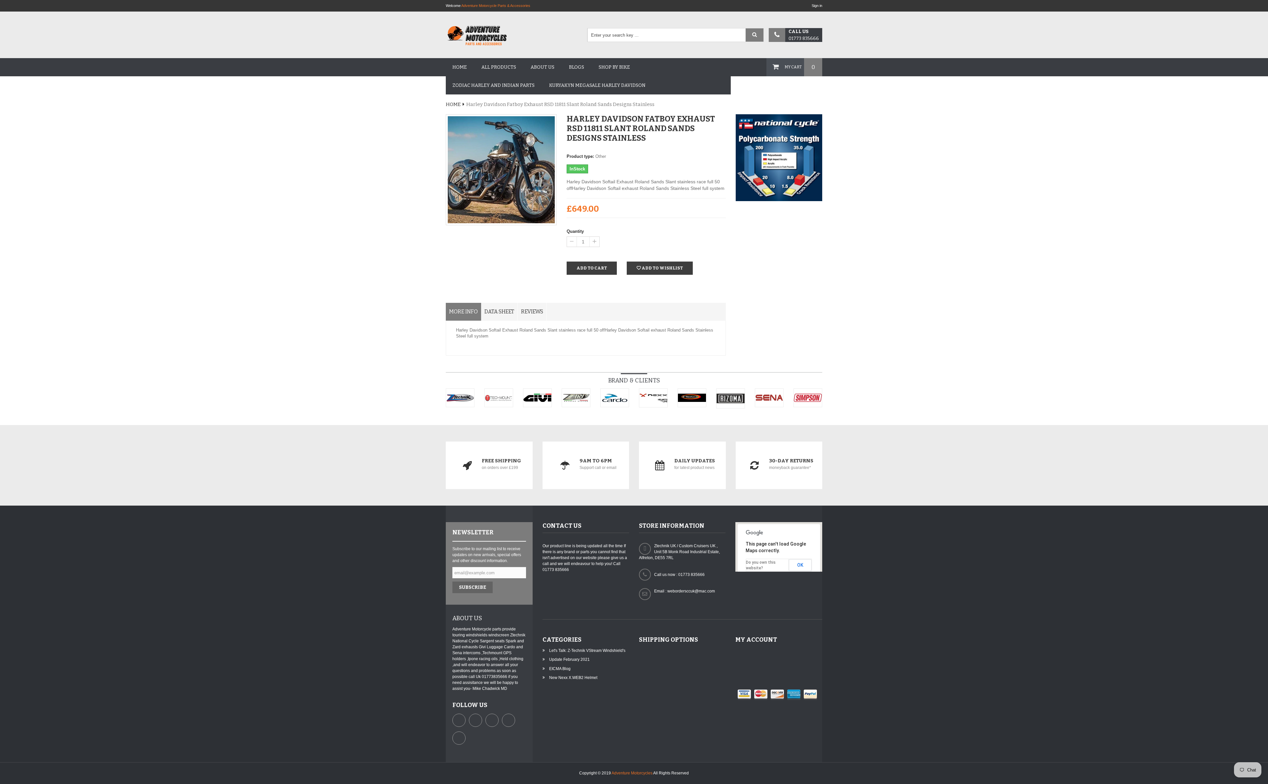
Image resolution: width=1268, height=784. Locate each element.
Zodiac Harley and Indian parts (493, 85)
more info (463, 311)
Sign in (817, 6)
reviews (532, 311)
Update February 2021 (569, 659)
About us (542, 67)
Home (459, 67)
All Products (498, 67)
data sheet (499, 311)
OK (800, 565)
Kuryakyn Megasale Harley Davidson (597, 85)
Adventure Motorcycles (632, 773)
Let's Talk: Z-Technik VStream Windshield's (587, 650)
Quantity (575, 231)
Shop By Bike (614, 67)
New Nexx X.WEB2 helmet (573, 677)
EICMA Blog (560, 668)
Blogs (576, 67)
